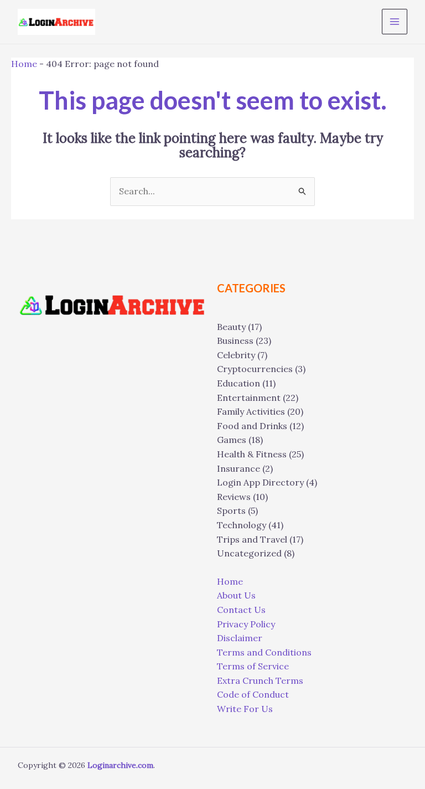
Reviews (234, 496)
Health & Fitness (252, 454)
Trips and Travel (252, 539)
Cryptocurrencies (255, 368)
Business (235, 340)
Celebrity (236, 354)
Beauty (231, 326)
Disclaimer (239, 637)
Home (24, 63)
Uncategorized (249, 553)
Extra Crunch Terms (260, 680)
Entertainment (249, 397)
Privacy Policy (246, 624)
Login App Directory (260, 482)
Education (238, 383)
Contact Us (241, 609)
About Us (236, 595)
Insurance (238, 468)
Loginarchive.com (120, 765)
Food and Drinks (252, 425)
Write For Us (245, 708)
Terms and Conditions (264, 652)
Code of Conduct (253, 694)
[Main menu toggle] (394, 21)
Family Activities (251, 411)
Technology (241, 524)
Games (231, 439)
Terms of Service (253, 666)
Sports (231, 510)
